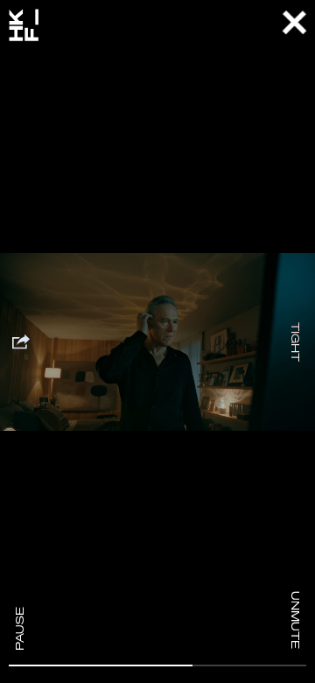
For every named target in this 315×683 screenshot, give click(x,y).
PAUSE (19, 629)
